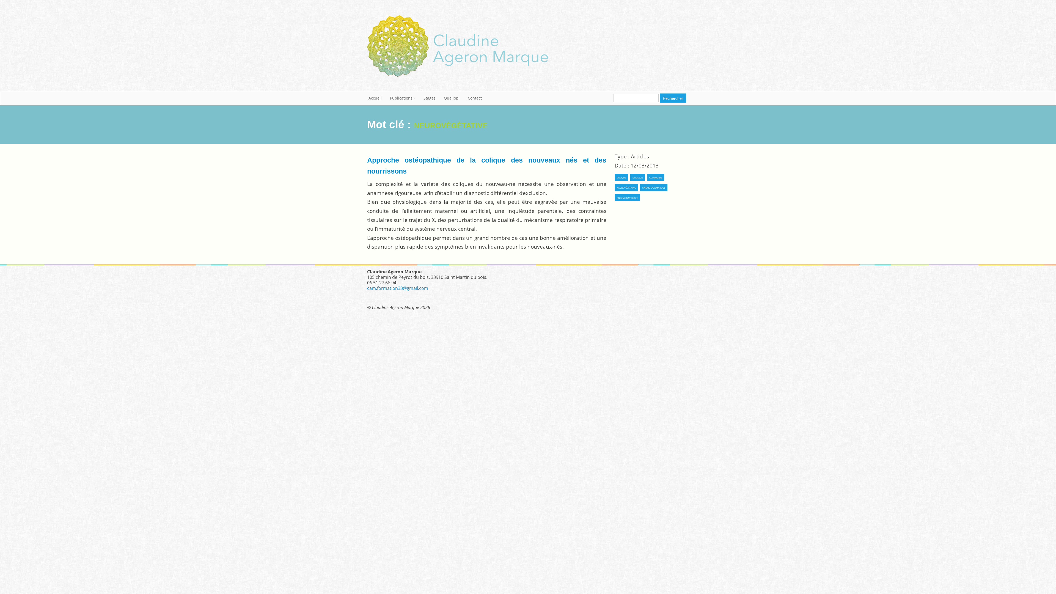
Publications (401, 98)
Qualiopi (452, 98)
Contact (475, 98)
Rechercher (673, 98)
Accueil (375, 98)
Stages (430, 98)
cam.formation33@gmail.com (397, 288)
